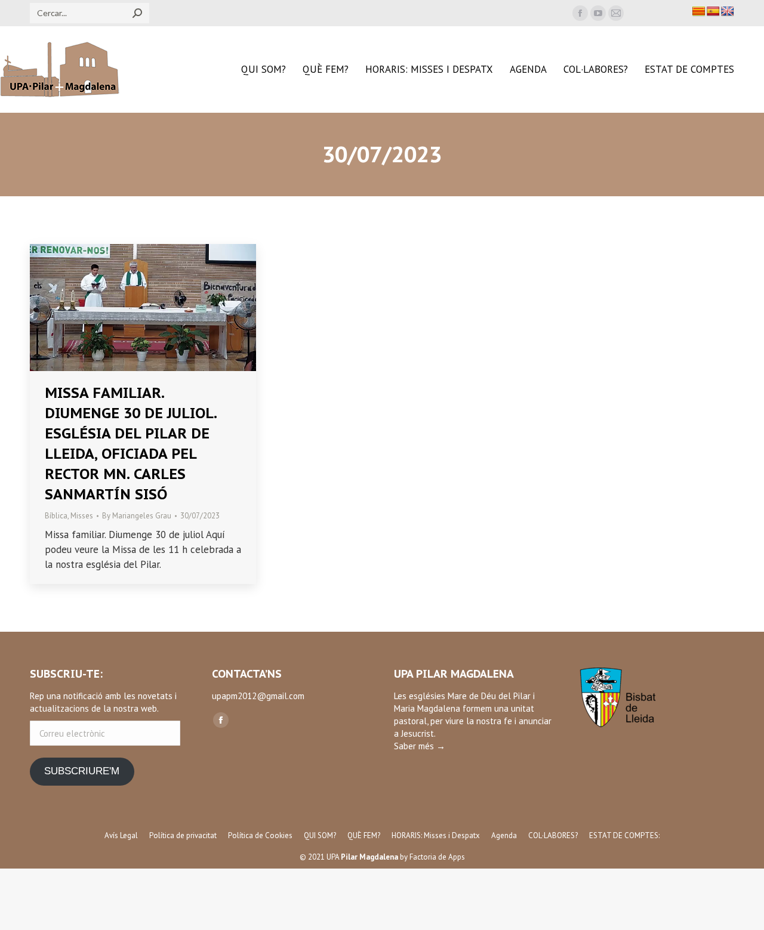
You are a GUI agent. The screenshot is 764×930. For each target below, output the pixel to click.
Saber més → (419, 746)
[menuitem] (263, 69)
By (136, 516)
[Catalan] (699, 11)
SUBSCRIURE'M (81, 771)
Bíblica (56, 516)
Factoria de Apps (437, 857)
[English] (727, 11)
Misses (81, 516)
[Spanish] (713, 11)
